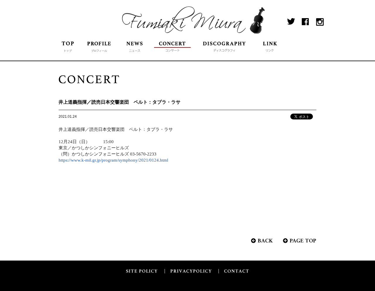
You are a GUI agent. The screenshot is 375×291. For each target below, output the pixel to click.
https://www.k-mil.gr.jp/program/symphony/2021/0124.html (113, 160)
